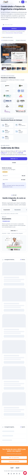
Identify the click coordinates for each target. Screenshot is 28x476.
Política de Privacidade (18, 33)
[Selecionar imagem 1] (4, 68)
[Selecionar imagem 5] (24, 68)
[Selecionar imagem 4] (19, 68)
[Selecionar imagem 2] (9, 68)
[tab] (7, 209)
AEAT (17, 468)
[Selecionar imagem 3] (14, 68)
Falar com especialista (14, 457)
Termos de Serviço (9, 33)
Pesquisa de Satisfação (14, 461)
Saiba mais (13, 158)
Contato (14, 162)
